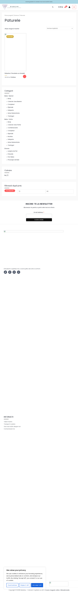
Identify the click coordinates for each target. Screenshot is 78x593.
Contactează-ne (9, 429)
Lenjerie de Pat (12, 151)
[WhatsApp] (18, 272)
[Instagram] (14, 272)
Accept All (37, 585)
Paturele (10, 154)
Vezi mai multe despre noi (12, 426)
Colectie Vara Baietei (15, 101)
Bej (5, 175)
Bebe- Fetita (8, 119)
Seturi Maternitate (14, 113)
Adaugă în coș (24, 76)
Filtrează (9, 190)
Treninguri (11, 116)
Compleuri (11, 104)
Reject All (25, 585)
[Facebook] (9, 272)
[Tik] (5, 272)
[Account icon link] (69, 7)
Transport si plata (9, 424)
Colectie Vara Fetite (14, 125)
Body (9, 99)
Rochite (10, 136)
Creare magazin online (52, 590)
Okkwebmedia (64, 590)
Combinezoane (13, 128)
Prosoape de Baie (13, 160)
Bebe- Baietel (8, 96)
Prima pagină (9, 15)
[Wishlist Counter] (56, 7)
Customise (12, 585)
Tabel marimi (8, 422)
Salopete (11, 110)
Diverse (6, 148)
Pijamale (10, 107)
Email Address (39, 212)
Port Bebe (11, 157)
